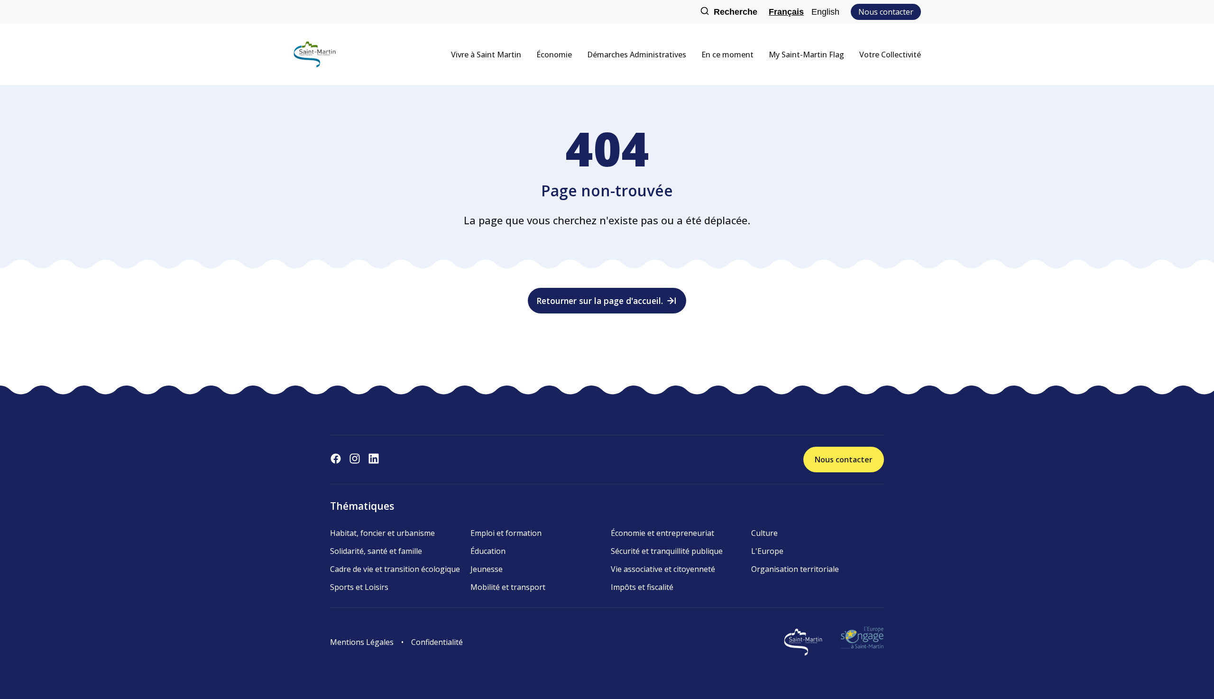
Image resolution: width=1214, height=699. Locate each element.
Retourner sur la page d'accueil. (599, 300)
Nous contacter (885, 12)
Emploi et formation (506, 533)
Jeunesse (486, 569)
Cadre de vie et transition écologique (395, 569)
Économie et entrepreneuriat (662, 533)
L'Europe (767, 551)
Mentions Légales (362, 642)
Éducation (488, 551)
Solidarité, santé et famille (376, 551)
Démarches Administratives (636, 54)
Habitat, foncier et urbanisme (382, 533)
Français (786, 12)
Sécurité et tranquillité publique (667, 551)
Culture (764, 533)
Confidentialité (437, 642)
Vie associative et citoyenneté (663, 569)
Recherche (735, 12)
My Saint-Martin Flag (806, 54)
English (825, 12)
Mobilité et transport (507, 587)
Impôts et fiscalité (642, 587)
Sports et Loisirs (359, 587)
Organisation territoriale (795, 569)
